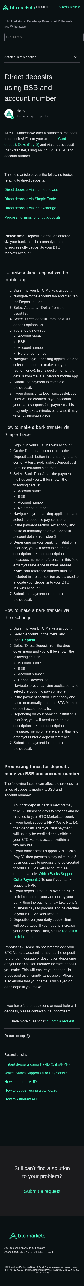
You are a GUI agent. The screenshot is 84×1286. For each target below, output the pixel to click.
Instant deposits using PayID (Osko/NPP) (37, 1064)
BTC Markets (13, 21)
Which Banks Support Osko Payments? (35, 1073)
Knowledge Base (38, 21)
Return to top (14, 1036)
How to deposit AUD (20, 1082)
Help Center (42, 6)
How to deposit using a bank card (30, 1090)
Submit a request (69, 7)
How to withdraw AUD (21, 1099)
